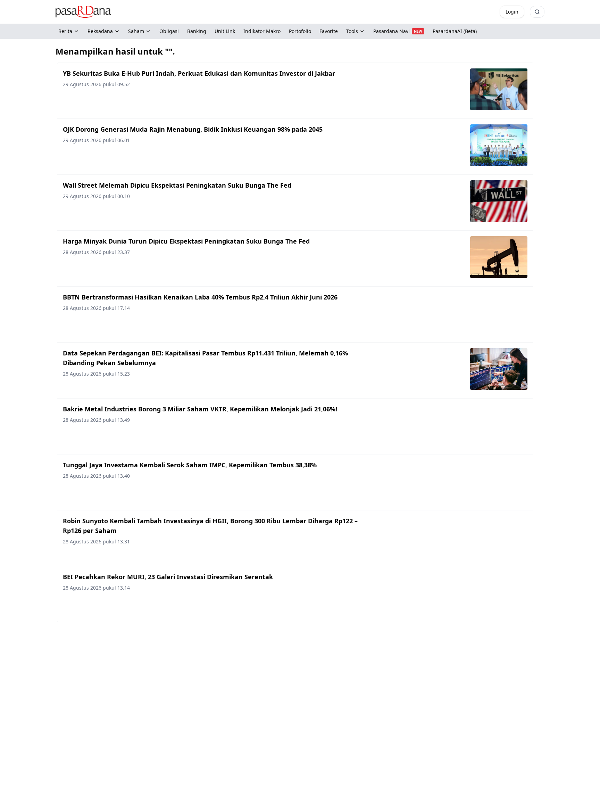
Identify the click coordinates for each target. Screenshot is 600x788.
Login (512, 11)
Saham (136, 31)
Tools (352, 31)
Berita (65, 31)
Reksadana (100, 31)
